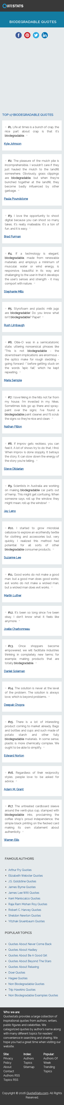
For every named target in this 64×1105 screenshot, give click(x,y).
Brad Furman (12, 236)
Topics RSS (10, 1079)
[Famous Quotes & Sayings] (12, 8)
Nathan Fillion (13, 426)
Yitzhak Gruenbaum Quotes (26, 921)
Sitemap (28, 1067)
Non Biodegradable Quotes (26, 984)
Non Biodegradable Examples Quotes (33, 995)
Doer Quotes (16, 972)
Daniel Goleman (14, 671)
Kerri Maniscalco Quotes (24, 898)
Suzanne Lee (12, 557)
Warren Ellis (11, 840)
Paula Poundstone (16, 198)
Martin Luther (12, 595)
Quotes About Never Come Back (30, 944)
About (7, 1067)
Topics (27, 1062)
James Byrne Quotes (22, 887)
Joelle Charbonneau (17, 629)
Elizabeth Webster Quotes (25, 875)
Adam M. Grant (14, 789)
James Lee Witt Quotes (23, 892)
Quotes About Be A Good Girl (27, 955)
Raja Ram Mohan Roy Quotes (27, 904)
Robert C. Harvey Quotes (24, 910)
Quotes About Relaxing (23, 967)
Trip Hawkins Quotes (22, 989)
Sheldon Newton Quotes (24, 915)
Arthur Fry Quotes (20, 870)
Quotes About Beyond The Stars (29, 961)
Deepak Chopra (14, 705)
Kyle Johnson (12, 143)
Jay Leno (10, 511)
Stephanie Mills (14, 291)
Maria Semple (13, 380)
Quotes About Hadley (22, 949)
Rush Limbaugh (14, 325)
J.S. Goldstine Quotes (22, 881)
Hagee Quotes (18, 978)
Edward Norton (14, 755)
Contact (8, 1071)
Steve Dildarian (14, 468)
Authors (28, 1058)
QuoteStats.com (37, 1093)
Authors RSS (11, 1075)
